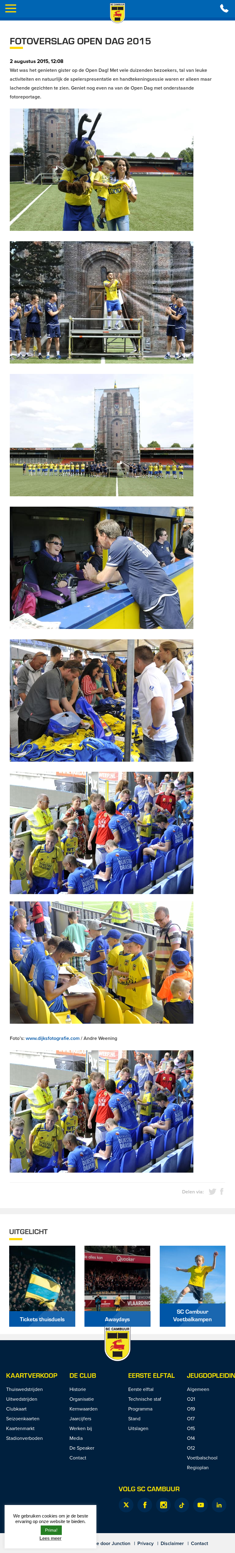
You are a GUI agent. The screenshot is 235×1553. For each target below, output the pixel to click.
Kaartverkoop (31, 1375)
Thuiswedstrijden (24, 1389)
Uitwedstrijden (21, 1399)
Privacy (145, 1543)
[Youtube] (200, 1505)
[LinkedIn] (219, 1505)
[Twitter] (126, 1505)
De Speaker (81, 1447)
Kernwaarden (83, 1408)
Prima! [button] (51, 1530)
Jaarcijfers (80, 1418)
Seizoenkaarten (22, 1418)
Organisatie (81, 1399)
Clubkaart (16, 1408)
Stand (134, 1418)
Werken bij (80, 1428)
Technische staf (144, 1399)
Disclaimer (172, 1543)
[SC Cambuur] (117, 13)
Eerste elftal (151, 1375)
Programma (140, 1408)
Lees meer (50, 1538)
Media (76, 1438)
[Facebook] (144, 1505)
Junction (121, 1543)
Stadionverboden (24, 1438)
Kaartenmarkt (20, 1428)
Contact (77, 1457)
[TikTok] (181, 1505)
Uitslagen (138, 1428)
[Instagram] (163, 1505)
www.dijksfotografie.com (53, 1038)
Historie (77, 1389)
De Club (82, 1375)
